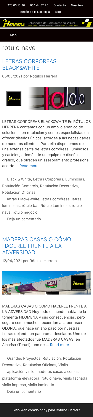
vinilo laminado (41, 385)
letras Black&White (23, 199)
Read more (28, 166)
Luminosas (74, 179)
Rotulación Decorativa (59, 186)
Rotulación (52, 358)
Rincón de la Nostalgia (35, 11)
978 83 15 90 (16, 5)
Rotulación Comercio (20, 186)
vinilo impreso (14, 385)
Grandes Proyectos (23, 358)
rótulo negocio (25, 212)
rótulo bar (30, 205)
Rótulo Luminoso (55, 205)
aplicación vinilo (20, 371)
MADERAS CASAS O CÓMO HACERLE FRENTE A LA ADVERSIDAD (36, 246)
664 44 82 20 (39, 5)
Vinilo (63, 365)
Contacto (59, 5)
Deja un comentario (24, 219)
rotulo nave (51, 378)
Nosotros (77, 5)
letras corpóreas (56, 199)
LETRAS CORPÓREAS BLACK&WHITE (29, 64)
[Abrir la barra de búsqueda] (69, 32)
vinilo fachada (75, 378)
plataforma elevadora (20, 378)
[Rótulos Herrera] (46, 22)
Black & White (19, 179)
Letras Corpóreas (48, 179)
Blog (58, 11)
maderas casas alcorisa (57, 371)
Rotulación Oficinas (18, 192)
